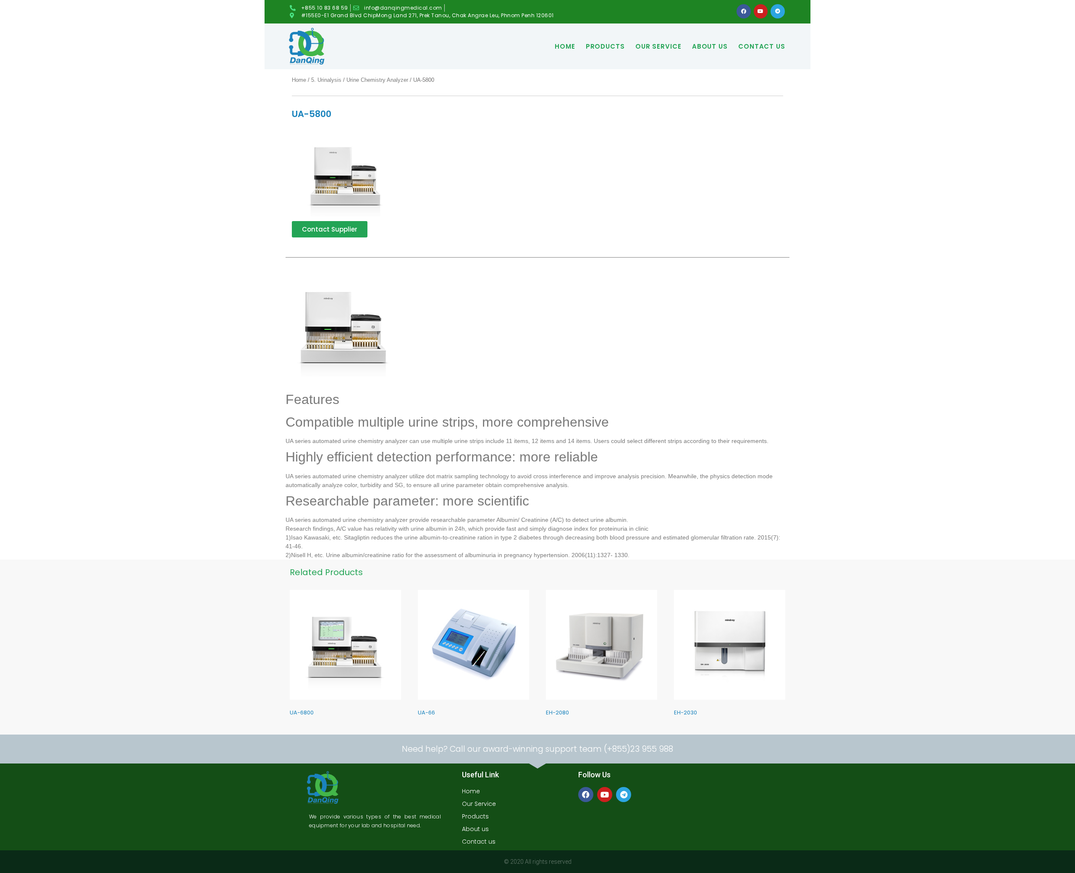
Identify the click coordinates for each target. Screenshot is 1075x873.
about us (710, 46)
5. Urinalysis (326, 80)
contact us (761, 46)
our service (658, 46)
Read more (294, 726)
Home (565, 46)
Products (605, 46)
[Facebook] (744, 11)
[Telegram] (778, 11)
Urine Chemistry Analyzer (377, 80)
